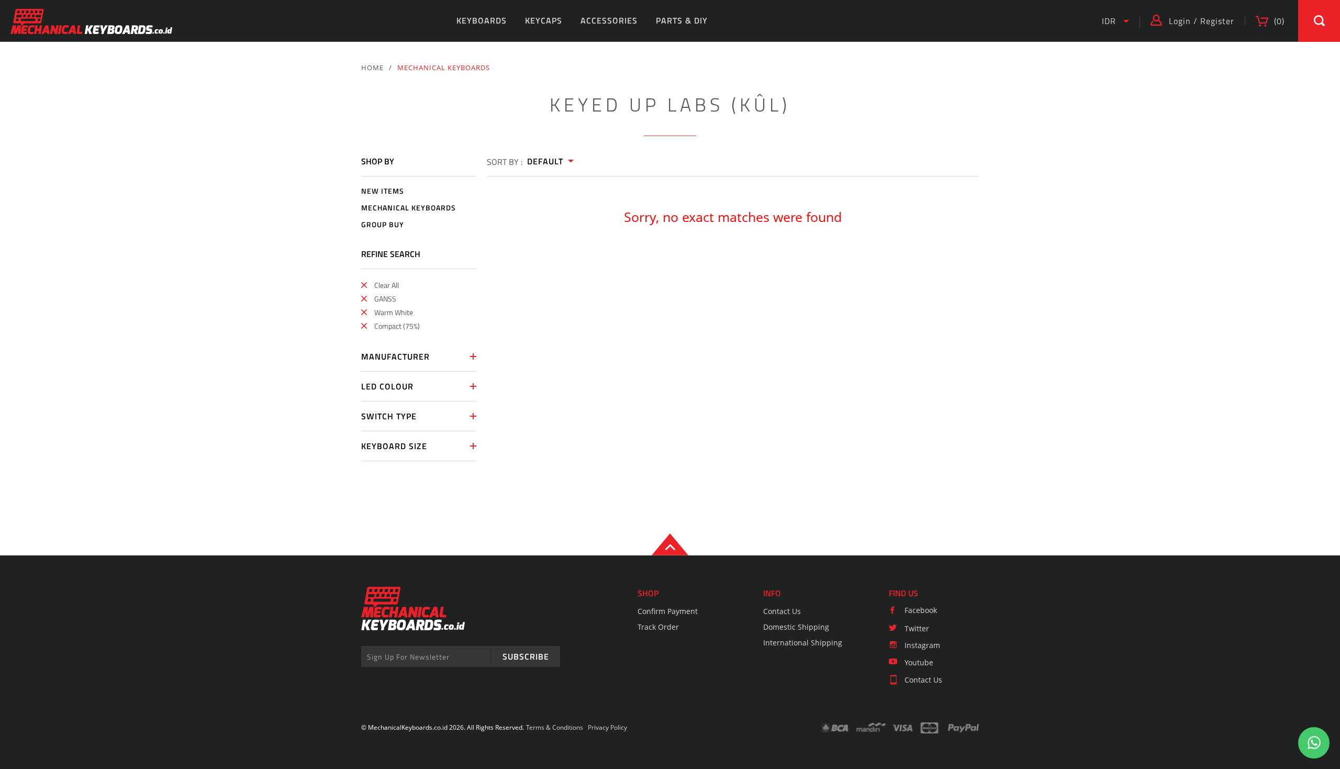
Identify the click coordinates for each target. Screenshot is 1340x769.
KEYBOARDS (481, 20)
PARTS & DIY (682, 20)
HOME (372, 67)
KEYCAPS (543, 20)
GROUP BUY (382, 224)
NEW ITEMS (382, 191)
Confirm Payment (668, 611)
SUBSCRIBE (525, 656)
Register (1217, 21)
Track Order (658, 627)
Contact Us (782, 611)
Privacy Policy (607, 727)
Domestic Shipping (796, 627)
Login (1180, 21)
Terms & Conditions (554, 727)
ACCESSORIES (609, 20)
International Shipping (802, 643)
